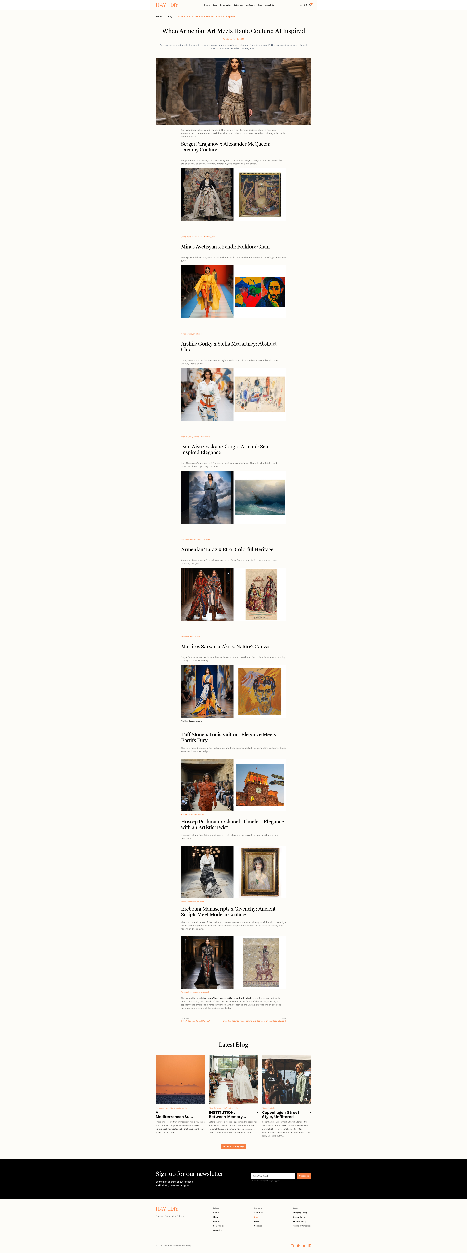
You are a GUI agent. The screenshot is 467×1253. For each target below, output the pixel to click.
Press (256, 1221)
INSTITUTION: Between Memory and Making (225, 1114)
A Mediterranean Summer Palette (174, 1114)
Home (159, 16)
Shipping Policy (300, 1213)
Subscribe (304, 1176)
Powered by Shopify (182, 1245)
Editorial (217, 1221)
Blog (169, 16)
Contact (258, 1226)
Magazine (217, 1230)
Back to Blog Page (235, 1146)
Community (218, 1226)
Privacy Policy (299, 1221)
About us (258, 1213)
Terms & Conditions (302, 1226)
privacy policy (275, 1181)
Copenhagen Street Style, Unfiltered (280, 1114)
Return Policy (299, 1217)
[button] (305, 5)
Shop (215, 1217)
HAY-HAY (168, 1245)
